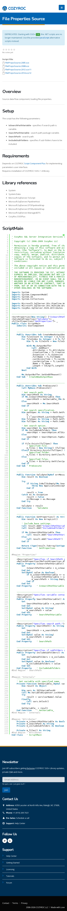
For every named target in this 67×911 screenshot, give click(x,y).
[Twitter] (4, 840)
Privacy (24, 903)
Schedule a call (22, 818)
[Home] (14, 6)
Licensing (10, 869)
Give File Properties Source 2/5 (6, 49)
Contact (5, 903)
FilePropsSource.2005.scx (17, 62)
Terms (15, 903)
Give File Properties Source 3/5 (9, 49)
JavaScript (44, 37)
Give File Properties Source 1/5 (3, 49)
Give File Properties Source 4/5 (11, 49)
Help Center (20, 823)
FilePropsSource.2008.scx (17, 66)
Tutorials (10, 876)
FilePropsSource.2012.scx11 (18, 69)
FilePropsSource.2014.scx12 (18, 73)
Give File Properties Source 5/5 (14, 49)
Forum (9, 882)
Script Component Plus (34, 163)
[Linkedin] (10, 840)
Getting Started (12, 862)
